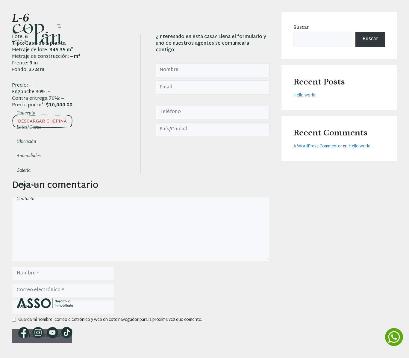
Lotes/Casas (28, 127)
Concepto (25, 113)
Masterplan (28, 184)
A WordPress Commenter (317, 146)
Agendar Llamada (45, 318)
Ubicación (26, 141)
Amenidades (28, 155)
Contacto (25, 198)
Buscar (301, 27)
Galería (23, 170)
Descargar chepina (42, 121)
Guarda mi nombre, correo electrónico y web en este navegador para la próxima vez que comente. (110, 320)
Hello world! (304, 95)
